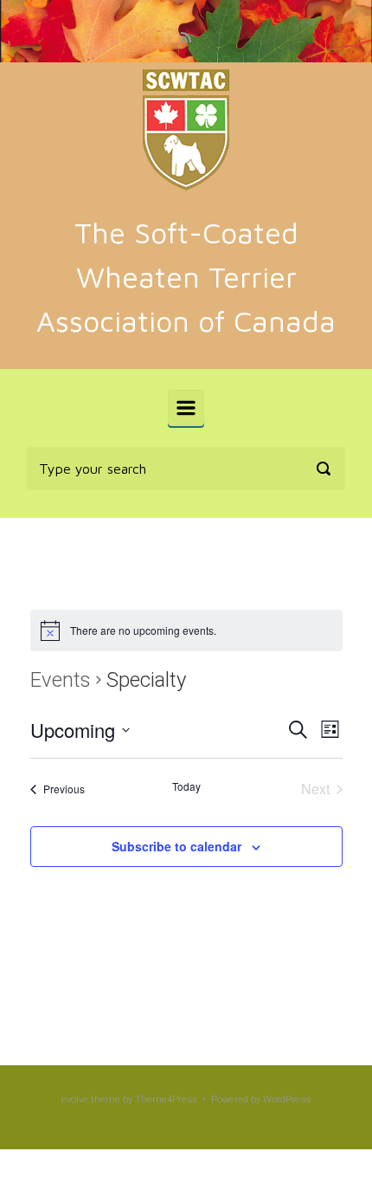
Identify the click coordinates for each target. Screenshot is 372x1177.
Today (186, 786)
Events (60, 680)
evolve (74, 1099)
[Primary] (186, 408)
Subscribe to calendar (176, 846)
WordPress (287, 1099)
